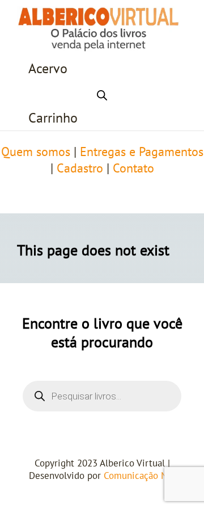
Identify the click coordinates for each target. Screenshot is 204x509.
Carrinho (53, 118)
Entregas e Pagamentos (141, 152)
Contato (133, 168)
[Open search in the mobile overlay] (102, 93)
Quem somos (35, 152)
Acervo (47, 69)
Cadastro (80, 168)
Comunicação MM (140, 476)
